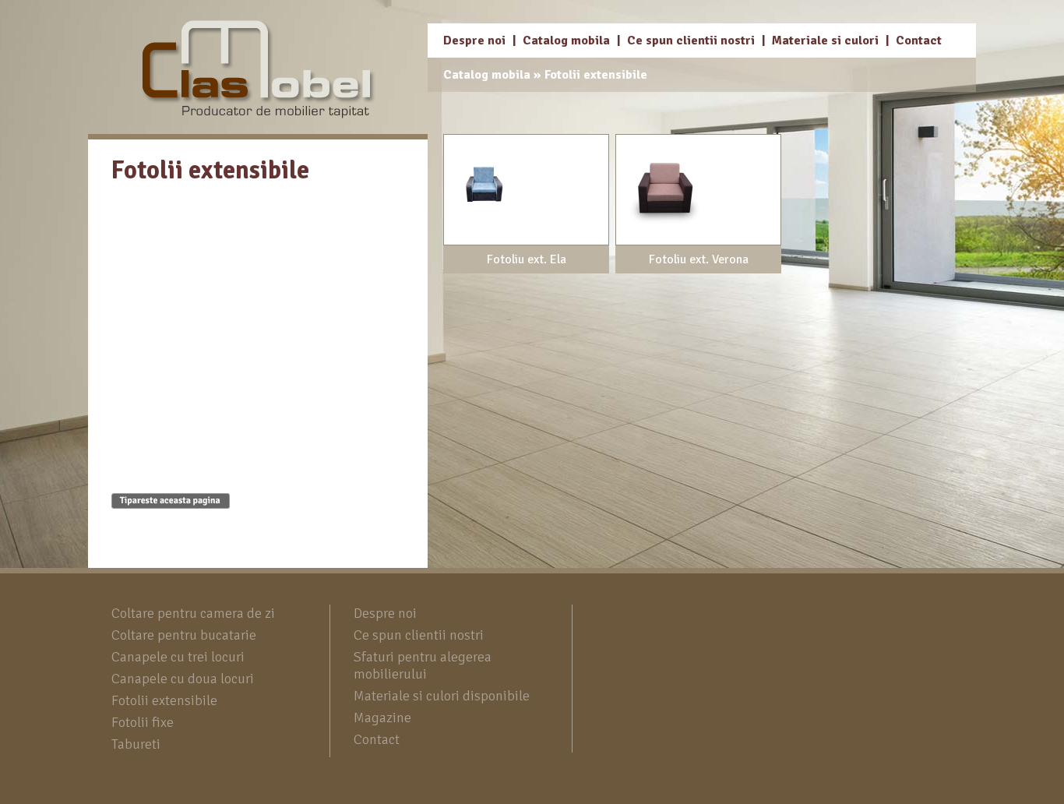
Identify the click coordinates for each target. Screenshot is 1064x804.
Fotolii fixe (142, 722)
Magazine (382, 717)
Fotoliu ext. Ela (526, 259)
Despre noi (474, 40)
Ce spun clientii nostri (691, 40)
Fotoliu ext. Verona (699, 259)
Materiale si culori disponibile (442, 695)
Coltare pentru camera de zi (193, 613)
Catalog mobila (566, 40)
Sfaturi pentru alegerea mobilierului (422, 665)
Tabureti (135, 744)
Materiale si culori (825, 40)
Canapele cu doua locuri (182, 678)
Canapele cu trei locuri (178, 656)
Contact (919, 40)
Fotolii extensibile (595, 75)
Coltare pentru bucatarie (183, 635)
